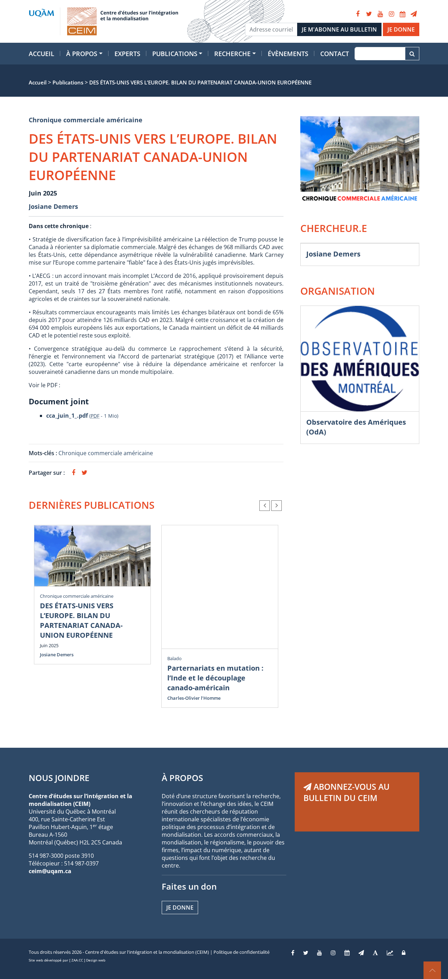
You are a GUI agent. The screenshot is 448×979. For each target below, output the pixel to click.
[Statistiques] (390, 953)
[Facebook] (357, 14)
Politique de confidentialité (242, 952)
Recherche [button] (232, 53)
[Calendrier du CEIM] (402, 14)
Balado (174, 658)
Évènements (288, 53)
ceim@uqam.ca (50, 871)
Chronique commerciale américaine (85, 120)
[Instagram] (391, 14)
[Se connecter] (403, 953)
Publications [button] (174, 53)
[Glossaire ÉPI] (375, 953)
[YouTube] (380, 14)
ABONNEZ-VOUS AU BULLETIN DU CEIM (346, 792)
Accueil (41, 53)
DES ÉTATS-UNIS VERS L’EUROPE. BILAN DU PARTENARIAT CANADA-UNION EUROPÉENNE (81, 620)
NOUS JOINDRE (59, 777)
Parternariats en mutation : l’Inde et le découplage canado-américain (215, 677)
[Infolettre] (413, 14)
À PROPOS (182, 777)
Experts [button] (127, 53)
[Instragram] (333, 953)
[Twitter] (369, 14)
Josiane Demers (53, 206)
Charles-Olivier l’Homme (193, 698)
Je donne (180, 907)
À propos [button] (81, 53)
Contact (334, 53)
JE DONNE (401, 29)
